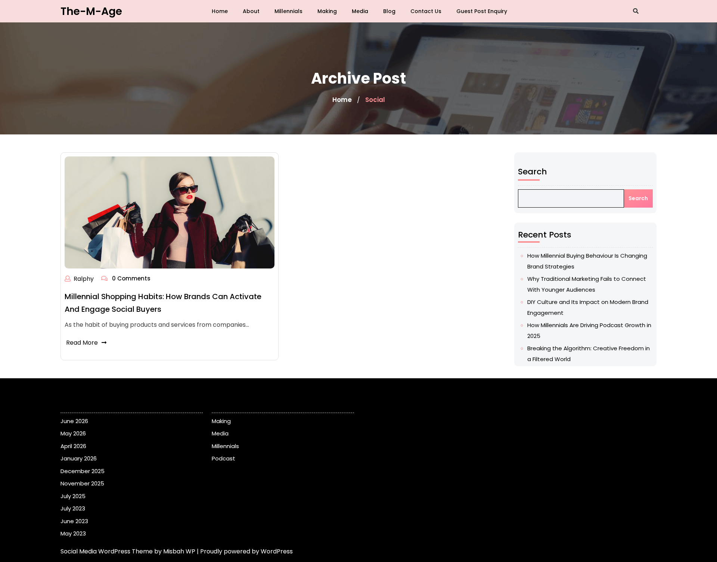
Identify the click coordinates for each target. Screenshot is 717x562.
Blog (389, 11)
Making (327, 11)
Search (532, 171)
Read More (82, 342)
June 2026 (74, 421)
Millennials (288, 11)
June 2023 (74, 521)
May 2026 (73, 433)
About (251, 11)
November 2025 (82, 483)
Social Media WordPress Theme (107, 551)
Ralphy (84, 278)
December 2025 (82, 471)
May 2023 (73, 533)
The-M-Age (91, 11)
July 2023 (72, 508)
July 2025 (73, 496)
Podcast (223, 458)
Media (360, 11)
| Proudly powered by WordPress (245, 551)
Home (220, 11)
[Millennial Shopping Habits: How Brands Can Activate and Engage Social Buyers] (169, 212)
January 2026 (78, 458)
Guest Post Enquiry (481, 11)
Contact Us (425, 11)
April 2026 (73, 446)
